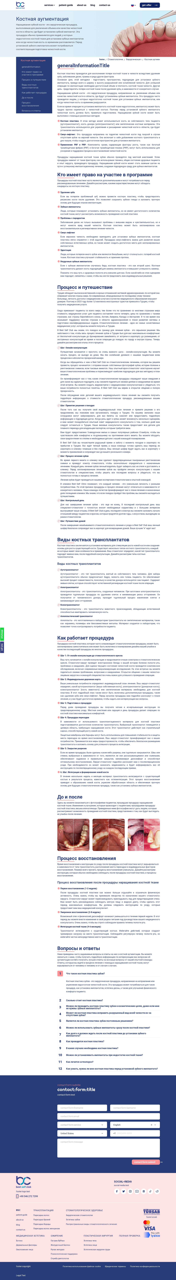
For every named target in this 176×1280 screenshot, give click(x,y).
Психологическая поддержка (64, 1254)
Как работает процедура (34, 92)
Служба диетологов (60, 1258)
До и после (27, 97)
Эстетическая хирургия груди (97, 1249)
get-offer (146, 5)
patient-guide (66, 5)
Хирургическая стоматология (133, 59)
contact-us (104, 5)
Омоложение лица (24, 1249)
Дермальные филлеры (26, 1245)
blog (92, 5)
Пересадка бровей (41, 1219)
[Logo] (20, 5)
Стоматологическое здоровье (115, 59)
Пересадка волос (41, 1215)
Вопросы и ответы (31, 110)
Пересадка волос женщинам (46, 1228)
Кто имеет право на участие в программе (32, 73)
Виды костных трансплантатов (30, 86)
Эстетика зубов (73, 1219)
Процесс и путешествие (34, 79)
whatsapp (2, 634)
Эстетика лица (90, 1245)
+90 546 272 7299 (29, 1196)
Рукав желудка (57, 1249)
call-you (2, 647)
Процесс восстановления (30, 104)
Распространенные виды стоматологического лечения (91, 1224)
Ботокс (19, 1241)
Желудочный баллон (60, 1245)
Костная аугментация (33, 60)
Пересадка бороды (42, 1224)
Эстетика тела (90, 1241)
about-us (81, 5)
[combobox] (82, 1125)
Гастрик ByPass (58, 1241)
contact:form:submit (144, 1162)
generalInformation (31, 67)
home (102, 59)
